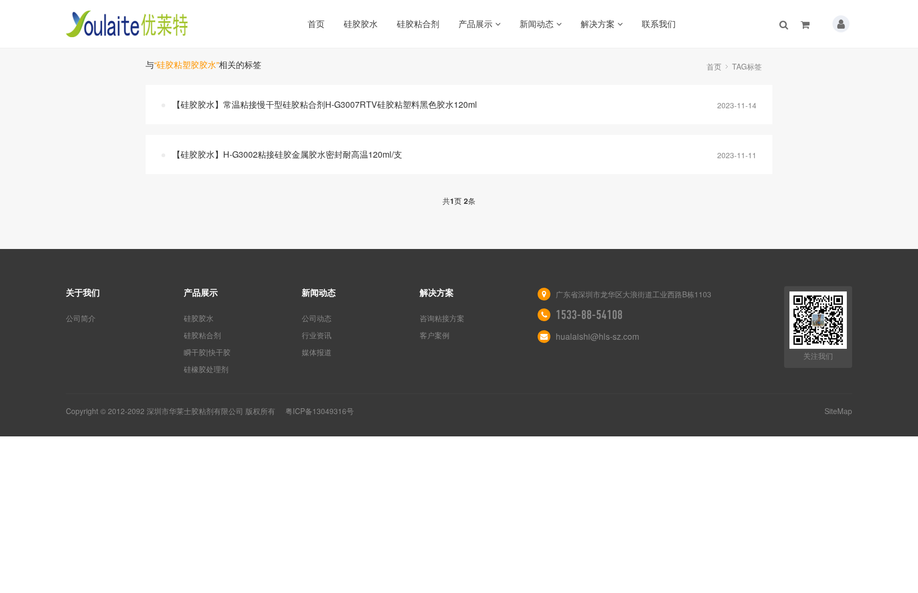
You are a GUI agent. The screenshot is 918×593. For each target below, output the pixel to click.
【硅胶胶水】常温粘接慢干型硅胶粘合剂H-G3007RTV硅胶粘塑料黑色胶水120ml (324, 104)
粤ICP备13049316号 (319, 411)
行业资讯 (317, 335)
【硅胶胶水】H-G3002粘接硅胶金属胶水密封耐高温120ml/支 (287, 154)
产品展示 (475, 24)
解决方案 (598, 24)
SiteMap (838, 411)
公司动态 (317, 318)
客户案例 (434, 335)
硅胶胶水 (361, 24)
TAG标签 (747, 66)
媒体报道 (317, 352)
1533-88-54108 (589, 315)
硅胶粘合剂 (418, 24)
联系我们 (659, 24)
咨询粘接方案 (442, 318)
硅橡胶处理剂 (206, 369)
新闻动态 (537, 24)
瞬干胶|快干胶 (207, 352)
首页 (316, 24)
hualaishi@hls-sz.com (597, 336)
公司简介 (81, 318)
